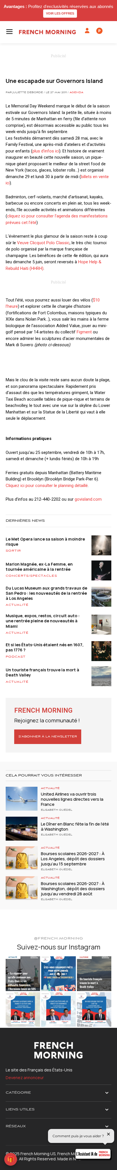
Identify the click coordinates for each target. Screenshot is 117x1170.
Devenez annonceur (25, 1077)
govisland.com (88, 499)
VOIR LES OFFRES (60, 13)
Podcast (16, 657)
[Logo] (47, 32)
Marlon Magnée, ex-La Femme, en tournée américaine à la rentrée (39, 566)
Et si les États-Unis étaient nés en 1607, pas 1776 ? (44, 647)
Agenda (76, 92)
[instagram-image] (23, 973)
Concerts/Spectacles (31, 576)
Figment (84, 332)
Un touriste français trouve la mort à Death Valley (42, 672)
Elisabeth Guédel (56, 810)
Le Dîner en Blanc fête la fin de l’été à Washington (75, 826)
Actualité (17, 605)
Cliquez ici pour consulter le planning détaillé (47, 485)
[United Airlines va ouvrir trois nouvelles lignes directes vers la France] (21, 799)
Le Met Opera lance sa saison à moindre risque (45, 541)
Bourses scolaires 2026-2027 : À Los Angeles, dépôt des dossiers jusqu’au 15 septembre (73, 859)
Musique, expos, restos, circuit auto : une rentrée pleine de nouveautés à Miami (43, 621)
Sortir (13, 551)
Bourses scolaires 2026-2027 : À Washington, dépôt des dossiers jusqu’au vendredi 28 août (73, 888)
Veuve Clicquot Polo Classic (43, 242)
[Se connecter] (87, 30)
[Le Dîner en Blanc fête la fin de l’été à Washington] (21, 829)
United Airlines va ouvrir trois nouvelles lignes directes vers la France (72, 799)
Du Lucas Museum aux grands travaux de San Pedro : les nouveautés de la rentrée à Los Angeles (46, 593)
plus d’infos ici (45, 151)
